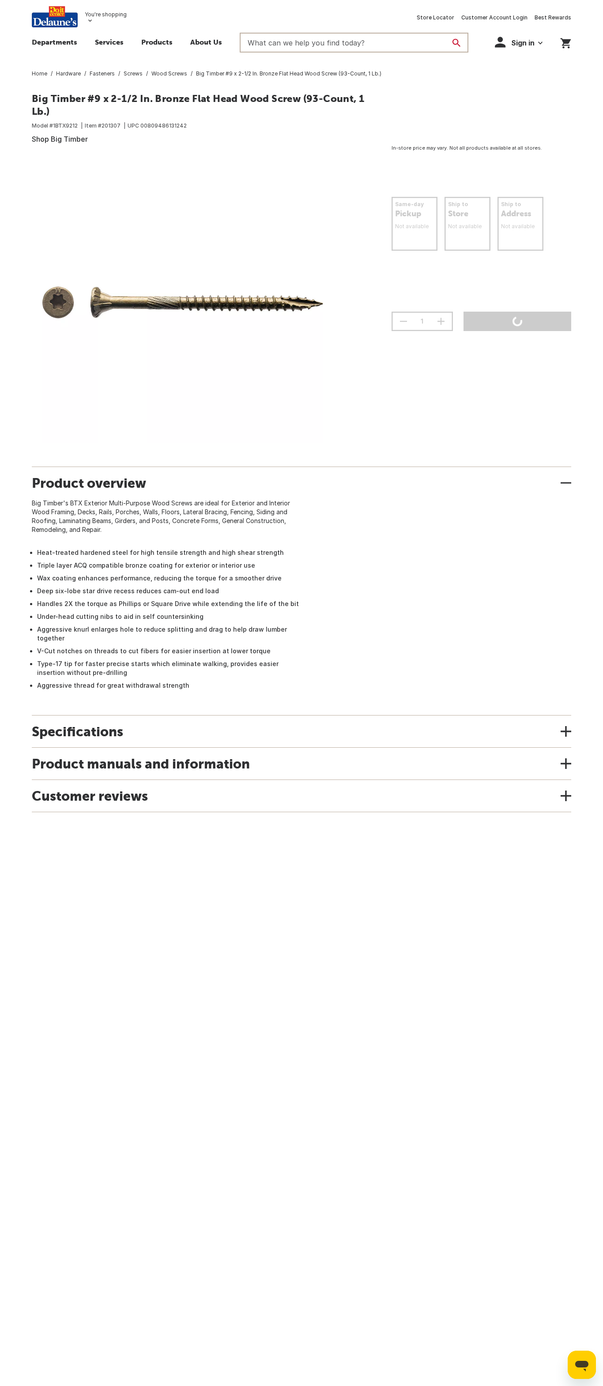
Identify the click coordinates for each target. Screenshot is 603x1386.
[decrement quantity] (403, 321)
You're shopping (106, 14)
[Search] (456, 43)
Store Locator (435, 17)
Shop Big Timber (60, 139)
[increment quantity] (441, 321)
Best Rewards (553, 17)
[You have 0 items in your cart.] (565, 42)
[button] (157, 43)
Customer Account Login (494, 17)
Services (109, 42)
